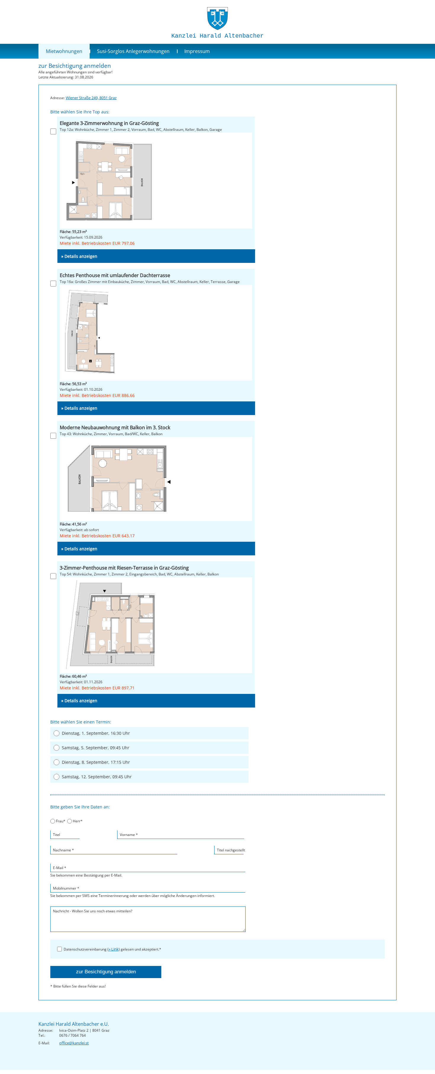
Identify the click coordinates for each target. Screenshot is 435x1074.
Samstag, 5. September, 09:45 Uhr (95, 747)
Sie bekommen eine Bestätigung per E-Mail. (86, 871)
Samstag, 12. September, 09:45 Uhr (97, 776)
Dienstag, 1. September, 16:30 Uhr (96, 733)
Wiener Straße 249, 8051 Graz (91, 97)
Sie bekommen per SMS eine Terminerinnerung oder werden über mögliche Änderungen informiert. (132, 892)
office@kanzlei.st (74, 1043)
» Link (114, 949)
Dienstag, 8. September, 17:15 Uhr (96, 762)
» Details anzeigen (79, 256)
